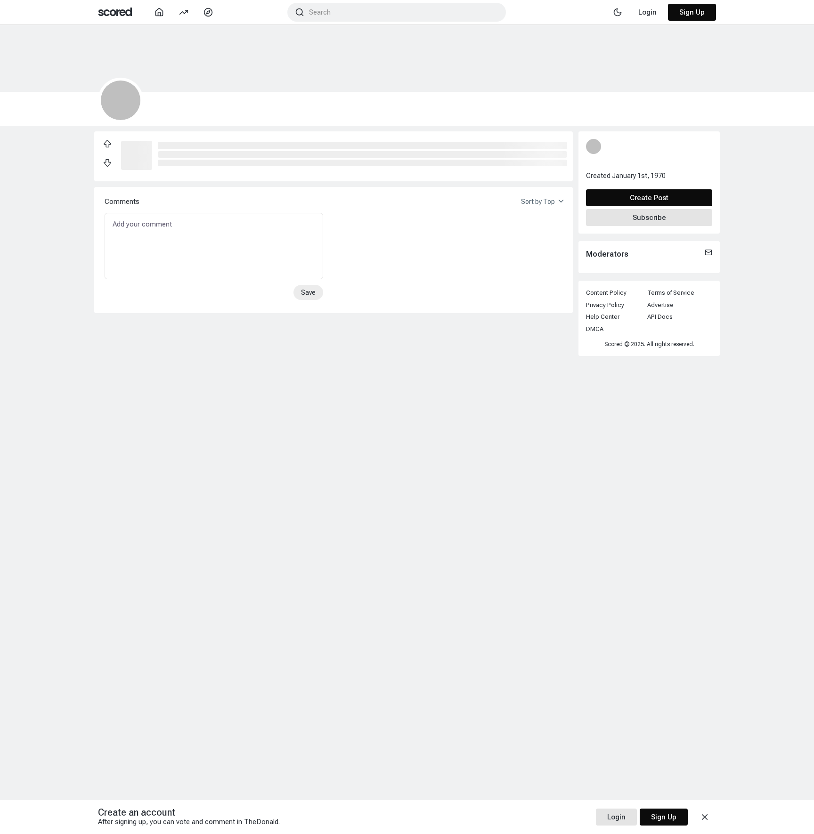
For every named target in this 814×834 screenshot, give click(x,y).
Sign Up (692, 12)
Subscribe (649, 217)
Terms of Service (670, 292)
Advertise (660, 304)
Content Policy (606, 292)
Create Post (649, 198)
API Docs (660, 316)
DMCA (594, 328)
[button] (136, 154)
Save (308, 292)
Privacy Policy (605, 304)
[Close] (704, 817)
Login (616, 817)
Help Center (602, 316)
